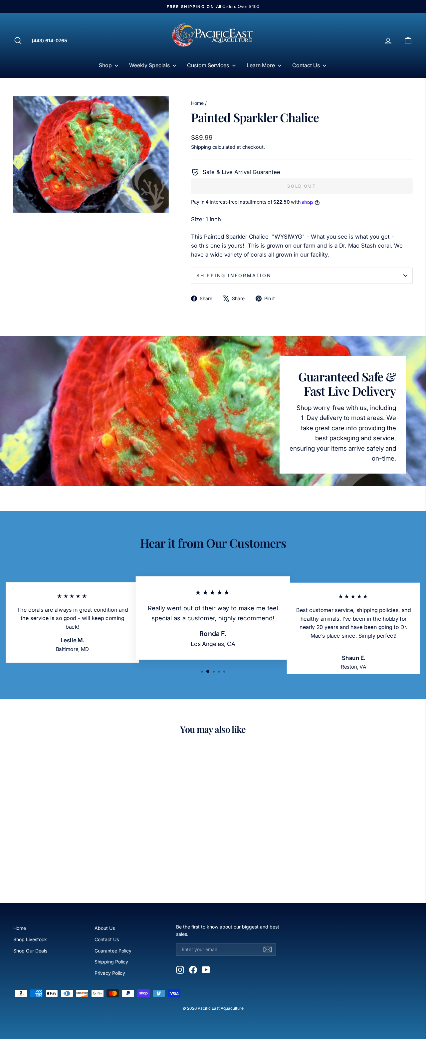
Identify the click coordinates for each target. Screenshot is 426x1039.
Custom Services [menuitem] (208, 65)
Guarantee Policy (113, 950)
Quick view (61, 838)
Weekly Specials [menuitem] (149, 65)
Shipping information (234, 275)
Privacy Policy (110, 973)
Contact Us (107, 939)
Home (197, 103)
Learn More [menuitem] (261, 65)
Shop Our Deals (30, 950)
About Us (105, 928)
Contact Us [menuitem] (306, 65)
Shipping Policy (111, 961)
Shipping (201, 147)
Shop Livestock (30, 939)
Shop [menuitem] (105, 65)
